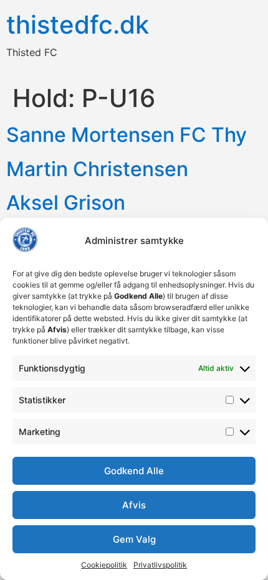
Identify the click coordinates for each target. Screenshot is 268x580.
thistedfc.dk (77, 24)
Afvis (134, 505)
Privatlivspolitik (160, 564)
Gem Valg (134, 539)
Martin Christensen (97, 169)
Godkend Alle (134, 471)
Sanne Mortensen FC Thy (126, 135)
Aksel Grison (65, 202)
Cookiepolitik (104, 564)
